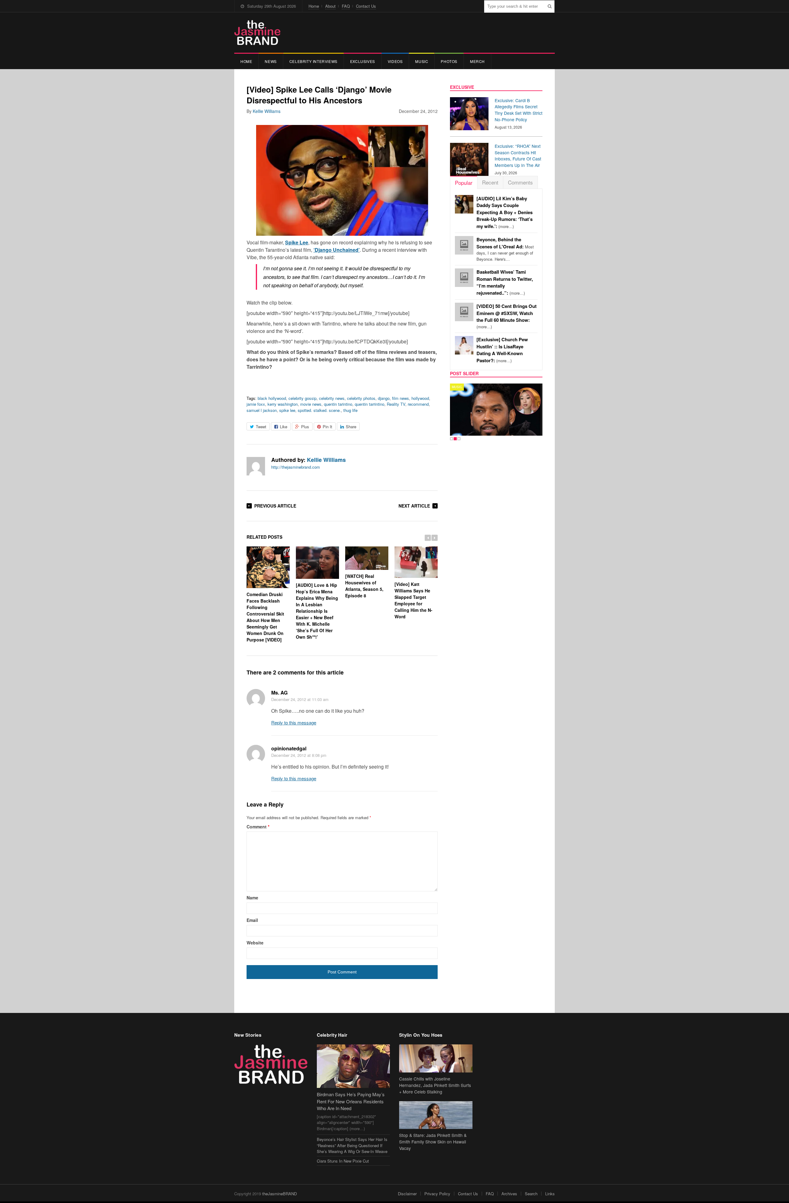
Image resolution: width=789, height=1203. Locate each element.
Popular (463, 182)
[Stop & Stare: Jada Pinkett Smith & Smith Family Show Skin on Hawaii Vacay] (435, 1115)
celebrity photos (361, 398)
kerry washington (283, 404)
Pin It (327, 426)
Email (252, 920)
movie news (310, 404)
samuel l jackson (262, 410)
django (384, 398)
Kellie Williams (266, 111)
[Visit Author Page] (256, 466)
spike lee (287, 410)
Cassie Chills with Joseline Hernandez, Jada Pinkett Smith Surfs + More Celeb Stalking (435, 1085)
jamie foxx (256, 404)
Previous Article (275, 506)
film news (400, 398)
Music (421, 61)
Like (283, 426)
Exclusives (362, 61)
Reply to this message (293, 722)
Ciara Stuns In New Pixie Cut (343, 1161)
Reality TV (396, 404)
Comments (520, 182)
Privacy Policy (437, 1194)
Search (531, 1194)
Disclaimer (407, 1194)
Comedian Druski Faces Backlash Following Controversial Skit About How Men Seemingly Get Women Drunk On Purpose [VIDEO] (265, 617)
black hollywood (272, 398)
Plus (305, 426)
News (270, 61)
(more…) (504, 212)
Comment (258, 826)
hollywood (420, 398)
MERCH (477, 61)
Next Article (414, 506)
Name (252, 897)
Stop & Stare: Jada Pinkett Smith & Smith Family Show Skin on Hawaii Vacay (433, 1141)
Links (550, 1194)
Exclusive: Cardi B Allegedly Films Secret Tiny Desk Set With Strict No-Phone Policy (518, 109)
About (330, 6)
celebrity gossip (302, 398)
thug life (350, 410)
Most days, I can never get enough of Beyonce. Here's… (505, 249)
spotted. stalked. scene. (319, 410)
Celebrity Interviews (313, 61)
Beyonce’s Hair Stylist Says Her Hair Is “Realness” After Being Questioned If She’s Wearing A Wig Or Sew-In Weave (352, 1145)
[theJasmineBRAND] (257, 32)
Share (351, 426)
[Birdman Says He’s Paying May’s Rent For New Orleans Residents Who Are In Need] (353, 1066)
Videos (395, 61)
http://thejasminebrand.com (295, 467)
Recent (490, 182)
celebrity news (332, 398)
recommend (418, 404)
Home (314, 6)
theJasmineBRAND (279, 1194)
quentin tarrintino (369, 404)
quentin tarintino (338, 404)
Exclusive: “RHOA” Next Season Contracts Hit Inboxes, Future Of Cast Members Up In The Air (518, 155)
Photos (449, 61)
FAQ (346, 6)
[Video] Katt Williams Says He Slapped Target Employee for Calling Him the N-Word (413, 600)
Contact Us (366, 6)
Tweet (261, 426)
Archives (509, 1194)
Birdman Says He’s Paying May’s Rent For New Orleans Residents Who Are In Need (351, 1101)
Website (255, 943)
